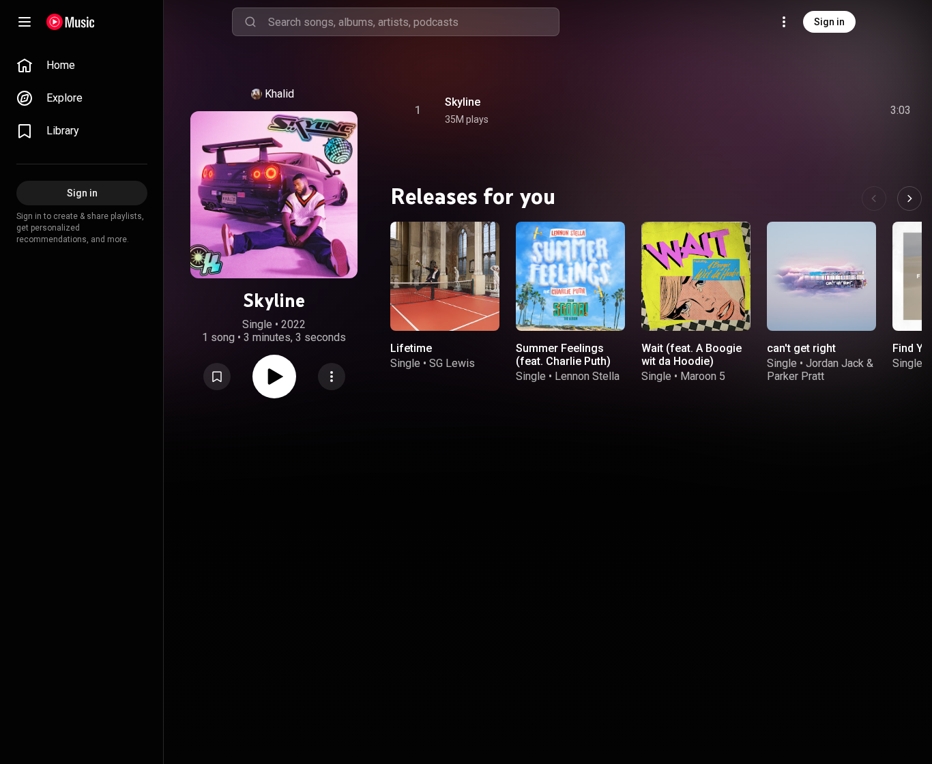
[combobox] (413, 21)
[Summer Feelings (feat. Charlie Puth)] (570, 276)
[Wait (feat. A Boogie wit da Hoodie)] (696, 276)
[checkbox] (901, 110)
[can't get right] (821, 276)
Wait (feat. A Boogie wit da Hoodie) (691, 355)
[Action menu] (331, 376)
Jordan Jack (835, 363)
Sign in (829, 21)
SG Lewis (452, 363)
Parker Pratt (795, 376)
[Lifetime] (444, 276)
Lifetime (411, 348)
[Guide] (24, 22)
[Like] (797, 110)
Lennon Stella (587, 376)
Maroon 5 (702, 376)
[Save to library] (217, 376)
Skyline (462, 102)
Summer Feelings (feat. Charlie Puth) (563, 355)
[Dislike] (823, 110)
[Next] (909, 198)
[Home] (70, 22)
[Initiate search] (250, 22)
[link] (81, 65)
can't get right (801, 348)
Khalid (279, 93)
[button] (217, 376)
